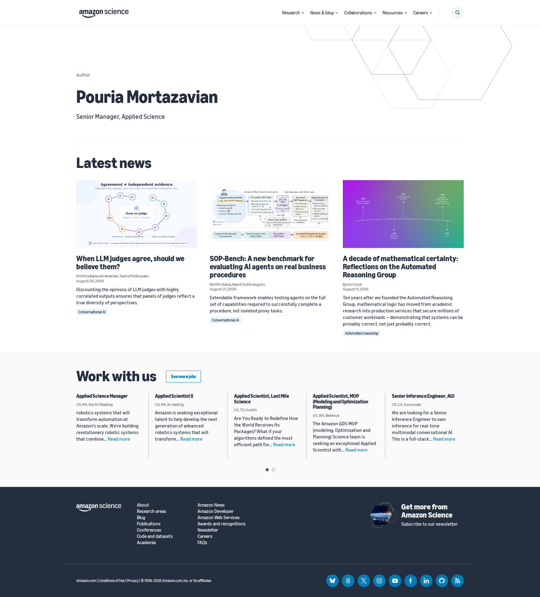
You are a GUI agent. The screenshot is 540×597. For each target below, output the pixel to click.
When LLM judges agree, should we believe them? (130, 262)
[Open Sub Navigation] (303, 12)
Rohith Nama (220, 284)
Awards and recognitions (222, 523)
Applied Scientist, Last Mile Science (261, 399)
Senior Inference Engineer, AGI (423, 396)
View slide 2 (273, 469)
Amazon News (211, 505)
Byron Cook (352, 284)
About (143, 505)
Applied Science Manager (102, 396)
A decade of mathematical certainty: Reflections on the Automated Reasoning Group (400, 266)
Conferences (149, 530)
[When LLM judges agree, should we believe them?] (136, 214)
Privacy (133, 580)
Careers (420, 12)
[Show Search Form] (457, 12)
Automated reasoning (361, 333)
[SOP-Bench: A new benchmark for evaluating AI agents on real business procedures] (270, 214)
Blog (141, 517)
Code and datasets (155, 536)
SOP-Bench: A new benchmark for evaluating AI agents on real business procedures (268, 266)
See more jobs (183, 376)
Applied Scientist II (174, 396)
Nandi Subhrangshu (248, 284)
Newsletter (208, 530)
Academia (146, 542)
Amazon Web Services (219, 517)
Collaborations (358, 12)
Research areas (151, 511)
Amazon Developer (216, 511)
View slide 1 (267, 469)
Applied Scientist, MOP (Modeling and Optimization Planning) (340, 401)
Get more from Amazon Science (426, 510)
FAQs (202, 542)
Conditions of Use (111, 580)
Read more (119, 439)
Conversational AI (92, 312)
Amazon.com (86, 580)
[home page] (104, 11)
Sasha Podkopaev (134, 275)
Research (291, 12)
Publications (149, 523)
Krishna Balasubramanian (97, 275)
